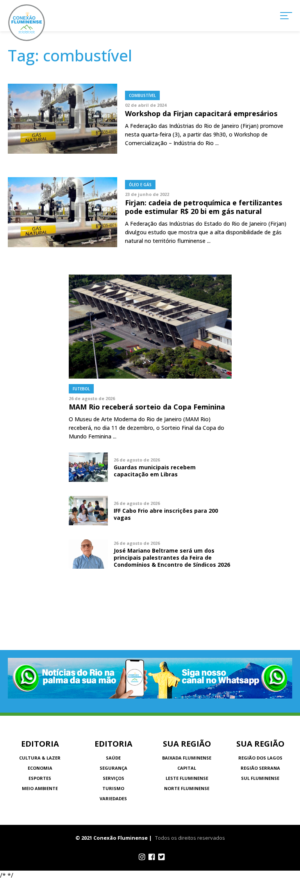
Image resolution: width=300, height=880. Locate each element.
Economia (40, 768)
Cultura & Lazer (40, 758)
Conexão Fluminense (26, 22)
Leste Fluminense (187, 778)
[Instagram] (142, 857)
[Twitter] (161, 857)
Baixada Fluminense (186, 758)
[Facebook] (151, 857)
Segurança (113, 768)
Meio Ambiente (40, 788)
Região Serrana (260, 768)
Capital (186, 768)
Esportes (40, 778)
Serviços (113, 778)
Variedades (113, 798)
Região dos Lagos (260, 758)
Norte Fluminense (186, 788)
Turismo (113, 788)
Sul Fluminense (260, 778)
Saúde (113, 758)
